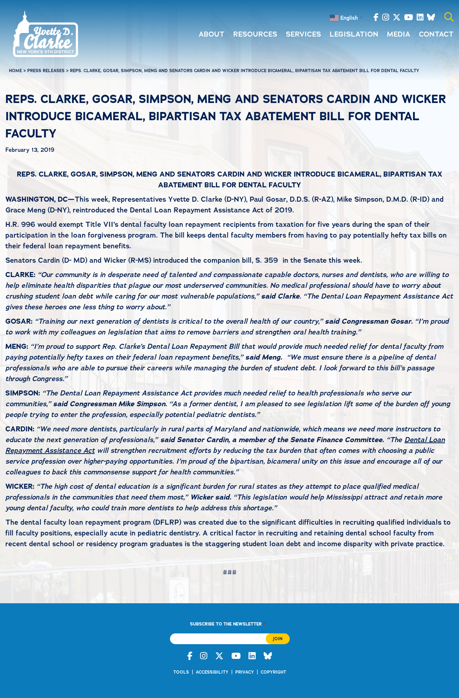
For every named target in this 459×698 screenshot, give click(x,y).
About (211, 34)
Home (15, 71)
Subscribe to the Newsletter (227, 624)
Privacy (244, 672)
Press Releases (46, 71)
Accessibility (212, 672)
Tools (181, 672)
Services (303, 34)
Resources (255, 34)
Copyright (273, 672)
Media (398, 34)
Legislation (354, 34)
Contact (436, 34)
